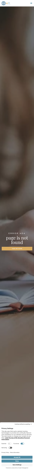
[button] (31, 3)
